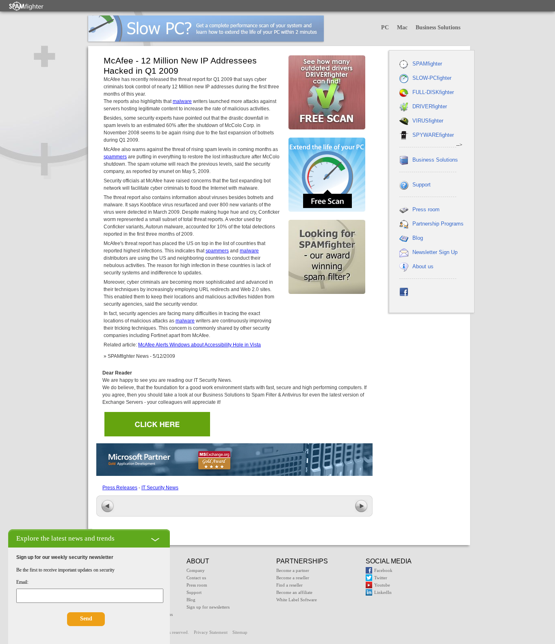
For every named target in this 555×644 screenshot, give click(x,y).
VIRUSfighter (427, 121)
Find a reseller (289, 585)
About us (423, 266)
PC (385, 27)
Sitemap (239, 632)
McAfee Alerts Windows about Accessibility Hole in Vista (199, 345)
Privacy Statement (211, 632)
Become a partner (292, 570)
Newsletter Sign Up (434, 252)
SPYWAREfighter (433, 135)
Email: (22, 582)
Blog (417, 238)
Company (195, 570)
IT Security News (159, 488)
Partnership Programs (438, 224)
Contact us (196, 577)
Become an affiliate (294, 592)
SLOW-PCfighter (431, 78)
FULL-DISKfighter (433, 92)
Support (421, 185)
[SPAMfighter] (26, 6)
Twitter (380, 577)
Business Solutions (438, 27)
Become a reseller (292, 577)
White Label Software (296, 599)
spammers (115, 157)
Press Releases (119, 488)
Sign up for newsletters (208, 607)
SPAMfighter (427, 64)
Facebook (383, 570)
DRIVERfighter (429, 106)
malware (182, 101)
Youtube (382, 585)
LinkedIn (383, 592)
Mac (402, 27)
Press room (426, 209)
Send (86, 619)
